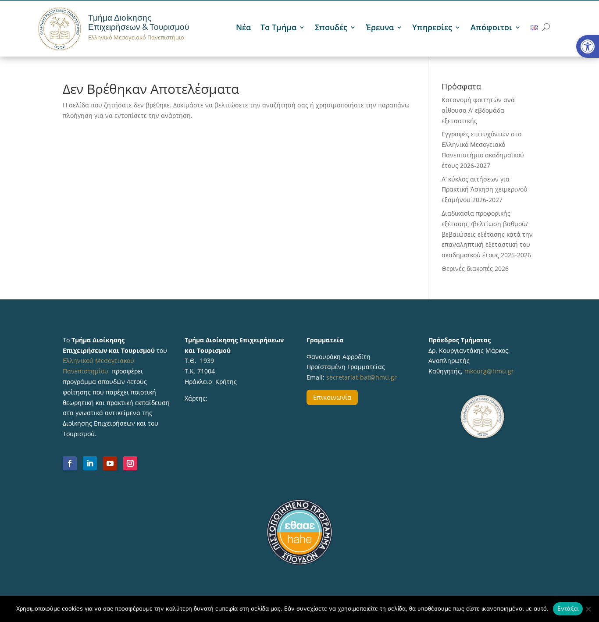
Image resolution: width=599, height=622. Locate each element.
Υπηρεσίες (432, 28)
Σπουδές (331, 28)
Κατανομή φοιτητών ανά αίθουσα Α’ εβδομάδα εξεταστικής (478, 110)
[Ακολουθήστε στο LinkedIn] (90, 463)
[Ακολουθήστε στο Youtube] (110, 463)
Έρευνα (380, 28)
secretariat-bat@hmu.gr (361, 377)
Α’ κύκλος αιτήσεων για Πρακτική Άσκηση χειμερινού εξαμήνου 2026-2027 (485, 189)
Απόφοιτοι (491, 28)
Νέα (243, 28)
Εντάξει (568, 608)
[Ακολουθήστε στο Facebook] (70, 463)
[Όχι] (588, 608)
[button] (587, 46)
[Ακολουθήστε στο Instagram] (130, 463)
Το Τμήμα (278, 28)
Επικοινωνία (332, 397)
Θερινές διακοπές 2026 (475, 268)
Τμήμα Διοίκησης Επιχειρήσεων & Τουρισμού (138, 22)
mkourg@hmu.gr (489, 371)
